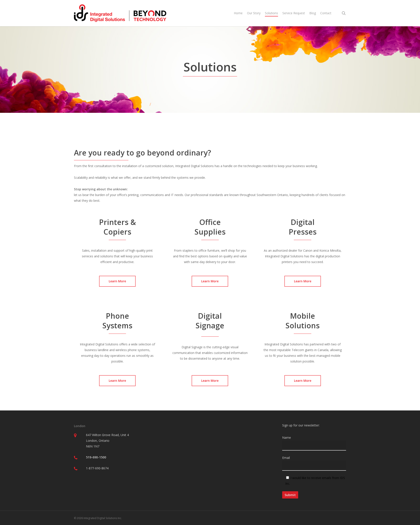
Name (286, 437)
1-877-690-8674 (97, 468)
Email (286, 458)
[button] (117, 281)
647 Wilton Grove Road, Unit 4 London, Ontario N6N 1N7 (107, 440)
